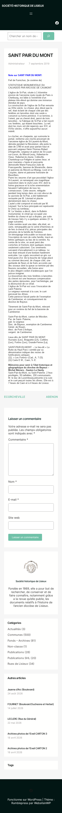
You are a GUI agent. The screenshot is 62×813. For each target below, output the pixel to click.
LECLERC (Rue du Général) (22, 718)
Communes (15, 634)
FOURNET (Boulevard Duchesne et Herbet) (31, 704)
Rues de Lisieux (18, 663)
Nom (12, 481)
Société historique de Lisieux (23, 5)
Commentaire (18, 439)
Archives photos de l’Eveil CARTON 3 (27, 733)
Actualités (14, 629)
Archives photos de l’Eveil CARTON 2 (27, 748)
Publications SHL (19, 658)
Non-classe (15, 646)
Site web (14, 517)
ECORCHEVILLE (14, 396)
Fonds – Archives (19, 640)
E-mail (13, 499)
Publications (16, 652)
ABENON (52, 396)
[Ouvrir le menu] (31, 14)
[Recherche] (48, 36)
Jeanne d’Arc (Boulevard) (21, 689)
